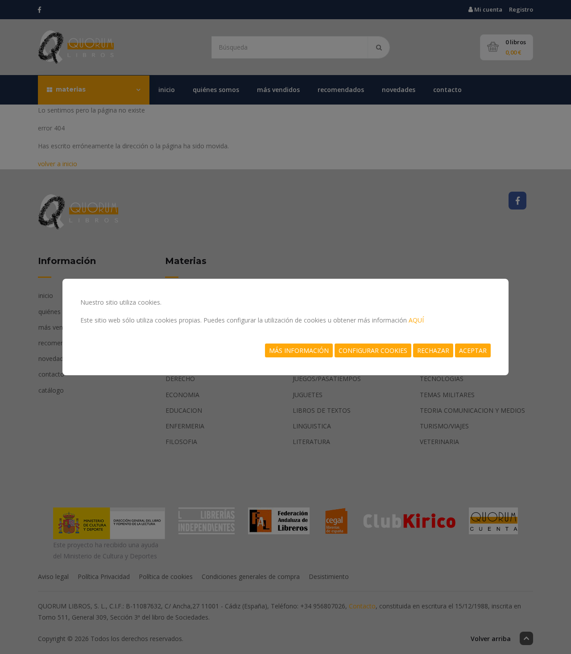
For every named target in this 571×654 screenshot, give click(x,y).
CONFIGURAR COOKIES (373, 350)
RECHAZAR (433, 350)
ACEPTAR (473, 350)
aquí (416, 320)
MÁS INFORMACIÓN (299, 350)
